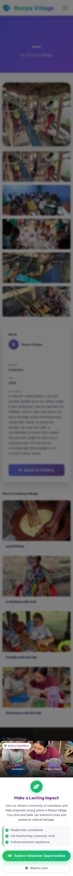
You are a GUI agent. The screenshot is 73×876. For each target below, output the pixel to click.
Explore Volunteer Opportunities (39, 856)
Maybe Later (39, 868)
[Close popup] (67, 747)
